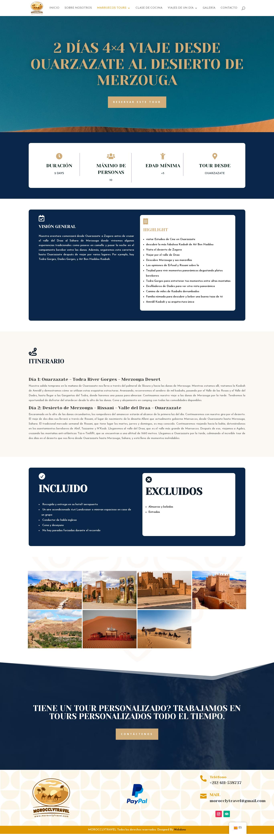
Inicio (54, 8)
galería (209, 8)
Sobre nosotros (78, 8)
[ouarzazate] (219, 609)
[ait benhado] (55, 609)
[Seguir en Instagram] (218, 814)
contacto (229, 8)
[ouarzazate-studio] (110, 609)
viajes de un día (181, 8)
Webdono (180, 829)
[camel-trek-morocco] (164, 648)
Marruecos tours (111, 8)
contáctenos (137, 734)
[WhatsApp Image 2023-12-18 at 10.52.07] (110, 648)
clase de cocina (149, 8)
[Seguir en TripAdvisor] (226, 814)
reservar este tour (137, 102)
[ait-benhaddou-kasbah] (55, 648)
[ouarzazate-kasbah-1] (164, 609)
